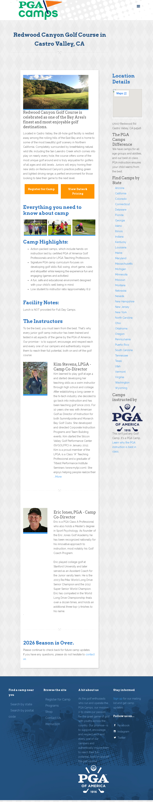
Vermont (120, 371)
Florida (119, 215)
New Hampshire (124, 301)
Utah (118, 366)
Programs (52, 705)
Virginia (119, 377)
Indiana (119, 236)
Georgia (120, 220)
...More (58, 476)
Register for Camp (41, 189)
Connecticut (122, 204)
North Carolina (123, 317)
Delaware (120, 209)
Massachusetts (124, 263)
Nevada (119, 296)
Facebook (123, 725)
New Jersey (122, 306)
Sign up (117, 698)
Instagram (123, 731)
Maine (118, 252)
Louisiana (120, 247)
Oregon (119, 333)
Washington (122, 382)
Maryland (120, 258)
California (120, 193)
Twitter (122, 737)
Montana (120, 285)
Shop (49, 711)
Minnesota (121, 274)
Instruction (52, 724)
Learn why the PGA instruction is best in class (124, 447)
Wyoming (121, 387)
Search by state (21, 704)
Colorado (121, 198)
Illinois (119, 231)
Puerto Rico (122, 344)
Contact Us (53, 718)
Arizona (119, 188)
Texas (118, 360)
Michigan (120, 269)
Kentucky (120, 242)
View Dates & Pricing (77, 191)
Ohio (118, 323)
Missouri (120, 279)
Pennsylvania (123, 339)
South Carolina (124, 350)
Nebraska (120, 290)
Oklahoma (121, 328)
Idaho (118, 225)
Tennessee (121, 355)
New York (121, 312)
